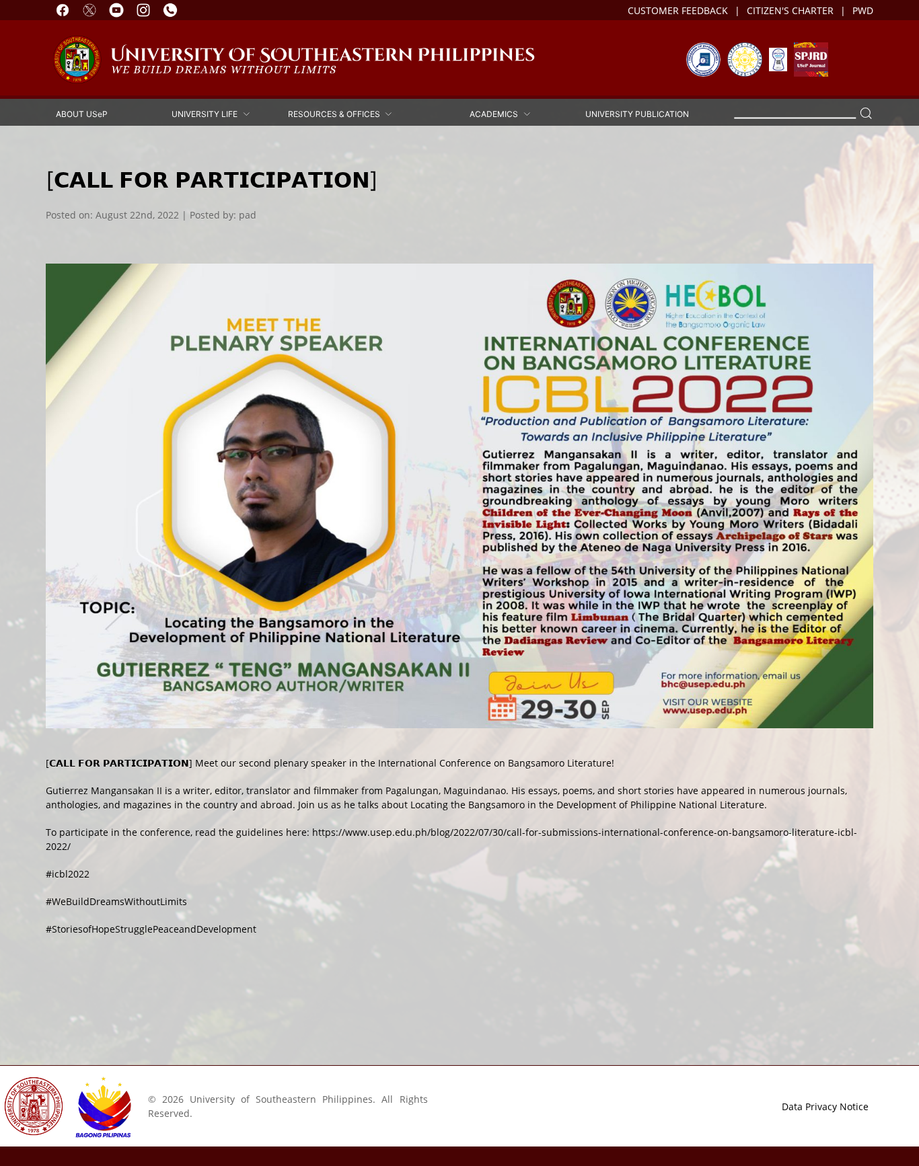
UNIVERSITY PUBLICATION (637, 114)
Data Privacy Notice (825, 1106)
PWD (862, 10)
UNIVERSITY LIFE (207, 114)
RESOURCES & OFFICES (336, 114)
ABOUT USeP (82, 114)
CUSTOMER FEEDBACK (678, 10)
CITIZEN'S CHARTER (790, 10)
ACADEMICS (496, 114)
